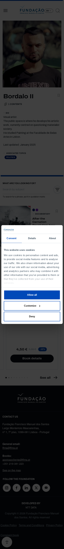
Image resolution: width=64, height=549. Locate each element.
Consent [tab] (11, 238)
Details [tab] (32, 238)
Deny (32, 316)
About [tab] (52, 238)
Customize (30, 305)
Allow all (32, 294)
